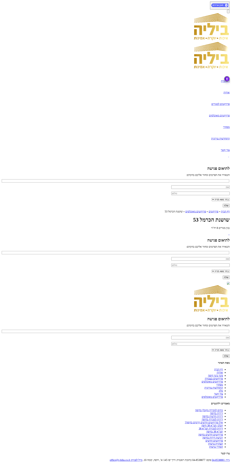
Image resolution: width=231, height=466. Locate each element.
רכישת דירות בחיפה (212, 437)
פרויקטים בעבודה (214, 378)
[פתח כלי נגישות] (227, 79)
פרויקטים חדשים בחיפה (210, 434)
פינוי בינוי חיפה (215, 375)
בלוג (221, 390)
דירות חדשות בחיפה (212, 416)
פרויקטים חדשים (214, 440)
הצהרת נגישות (215, 443)
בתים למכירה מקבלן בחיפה (209, 410)
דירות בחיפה (216, 413)
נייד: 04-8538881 (221, 460)
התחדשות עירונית (213, 387)
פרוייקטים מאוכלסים (212, 381)
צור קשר (218, 393)
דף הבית (225, 211)
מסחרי (219, 384)
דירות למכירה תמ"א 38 (211, 428)
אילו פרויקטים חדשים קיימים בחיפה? (204, 422)
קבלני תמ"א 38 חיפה (212, 425)
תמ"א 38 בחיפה (214, 431)
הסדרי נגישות (216, 446)
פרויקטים (213, 211)
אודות (220, 372)
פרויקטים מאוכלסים (195, 211)
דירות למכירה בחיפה (212, 419)
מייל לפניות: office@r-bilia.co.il (126, 460)
